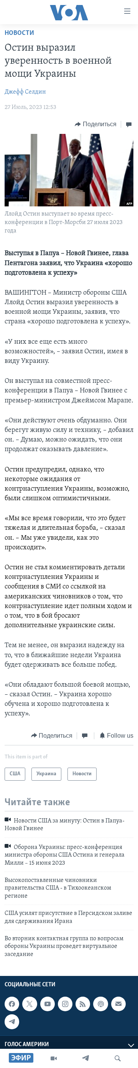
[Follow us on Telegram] (12, 1021)
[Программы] (53, 1058)
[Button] (96, 124)
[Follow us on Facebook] (12, 1004)
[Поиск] (117, 1058)
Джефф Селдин (25, 92)
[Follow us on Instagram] (65, 1004)
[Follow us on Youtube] (47, 1004)
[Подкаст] (100, 1004)
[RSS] (83, 1004)
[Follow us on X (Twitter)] (29, 1004)
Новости (19, 33)
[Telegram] (85, 1058)
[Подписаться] (118, 1004)
